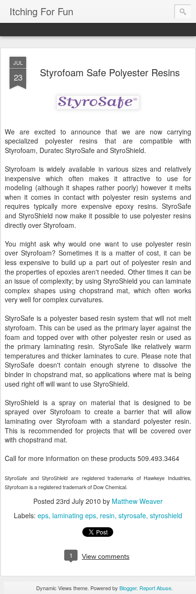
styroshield (166, 515)
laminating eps (74, 515)
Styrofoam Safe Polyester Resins (110, 72)
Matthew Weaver (137, 501)
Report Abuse (155, 588)
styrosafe (132, 515)
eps (43, 515)
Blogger (128, 588)
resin (107, 515)
